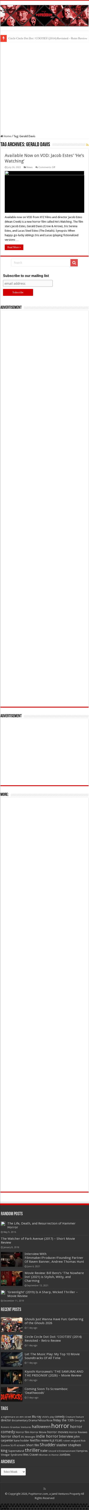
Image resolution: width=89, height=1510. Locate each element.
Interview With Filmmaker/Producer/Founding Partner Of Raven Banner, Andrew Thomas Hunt (54, 1258)
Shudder (48, 1444)
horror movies (57, 1432)
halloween (41, 1426)
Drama (33, 1420)
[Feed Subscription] (87, 145)
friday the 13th (63, 1420)
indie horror (47, 1436)
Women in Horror (49, 1455)
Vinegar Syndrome (11, 1454)
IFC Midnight (28, 1436)
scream (20, 1445)
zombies (64, 1454)
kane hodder (21, 1440)
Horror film (22, 1432)
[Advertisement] (44, 88)
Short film (32, 1445)
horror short (10, 1436)
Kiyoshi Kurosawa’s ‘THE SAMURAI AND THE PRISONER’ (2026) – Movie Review (54, 1373)
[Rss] (44, 1488)
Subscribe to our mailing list (26, 276)
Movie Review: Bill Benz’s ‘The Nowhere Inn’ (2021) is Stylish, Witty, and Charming (54, 1277)
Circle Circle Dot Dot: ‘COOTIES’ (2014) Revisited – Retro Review (47, 38)
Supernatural (16, 1450)
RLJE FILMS (55, 1440)
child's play (48, 1417)
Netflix (35, 1440)
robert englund (71, 1440)
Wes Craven (30, 1454)
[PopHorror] (44, 15)
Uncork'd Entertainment (62, 1451)
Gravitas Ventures (20, 1427)
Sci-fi (13, 1445)
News (30, 167)
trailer (44, 1450)
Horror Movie (38, 1432)
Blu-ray (36, 1416)
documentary (20, 1420)
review (45, 1440)
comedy (60, 1416)
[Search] (74, 262)
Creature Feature (74, 1417)
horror (60, 1425)
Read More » (14, 247)
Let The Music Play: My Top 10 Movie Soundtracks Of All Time (52, 1356)
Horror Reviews (78, 1432)
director (6, 1420)
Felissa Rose (45, 1420)
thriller (32, 1450)
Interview (66, 1437)
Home (7, 136)
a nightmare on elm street (16, 1416)
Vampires (81, 1450)
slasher (61, 1445)
